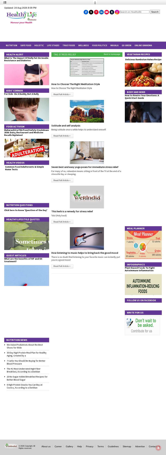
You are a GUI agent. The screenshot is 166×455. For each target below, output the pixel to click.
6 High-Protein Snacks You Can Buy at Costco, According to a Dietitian (24, 386)
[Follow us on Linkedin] (101, 11)
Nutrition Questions (19, 205)
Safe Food (25, 45)
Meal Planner (136, 228)
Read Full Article (61, 94)
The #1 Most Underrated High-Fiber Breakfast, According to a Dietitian (24, 370)
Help (79, 446)
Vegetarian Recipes (138, 54)
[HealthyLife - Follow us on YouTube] (106, 11)
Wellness (83, 45)
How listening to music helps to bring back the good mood (84, 252)
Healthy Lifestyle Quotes (23, 219)
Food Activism (15, 126)
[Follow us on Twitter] (91, 11)
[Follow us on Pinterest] (96, 11)
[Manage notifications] (158, 447)
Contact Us (154, 446)
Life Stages (53, 45)
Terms (100, 446)
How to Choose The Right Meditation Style (75, 84)
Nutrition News (16, 339)
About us (46, 446)
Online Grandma (143, 45)
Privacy (89, 446)
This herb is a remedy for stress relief (72, 211)
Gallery (69, 446)
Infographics (136, 264)
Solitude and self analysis (65, 125)
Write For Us (135, 312)
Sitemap (127, 446)
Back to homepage (112, 54)
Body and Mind (136, 92)
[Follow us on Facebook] (86, 11)
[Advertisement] (57, 32)
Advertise (140, 446)
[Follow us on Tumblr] (112, 11)
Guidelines (113, 446)
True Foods (69, 45)
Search (155, 12)
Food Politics (99, 45)
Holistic (39, 45)
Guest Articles (16, 255)
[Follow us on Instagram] (117, 11)
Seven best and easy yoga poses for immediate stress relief (84, 167)
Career (58, 446)
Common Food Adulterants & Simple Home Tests (24, 168)
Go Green (126, 45)
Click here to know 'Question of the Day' (25, 210)
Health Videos (15, 162)
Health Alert (14, 54)
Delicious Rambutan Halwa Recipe (143, 59)
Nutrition (11, 45)
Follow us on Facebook (141, 300)
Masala (114, 45)
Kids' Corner (14, 90)
